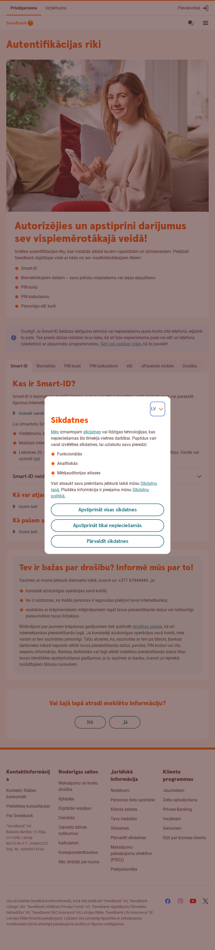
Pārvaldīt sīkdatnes (107, 541)
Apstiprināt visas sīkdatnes (107, 510)
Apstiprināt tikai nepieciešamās (107, 525)
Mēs (55, 431)
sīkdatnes (92, 431)
